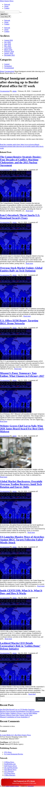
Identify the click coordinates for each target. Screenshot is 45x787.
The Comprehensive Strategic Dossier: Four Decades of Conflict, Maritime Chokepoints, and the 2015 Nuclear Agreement (20, 161)
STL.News (8, 752)
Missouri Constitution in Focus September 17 (15, 717)
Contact (6, 24)
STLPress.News (9, 773)
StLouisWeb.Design (10, 768)
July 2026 (7, 42)
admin (14, 91)
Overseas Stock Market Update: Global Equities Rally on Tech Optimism (21, 269)
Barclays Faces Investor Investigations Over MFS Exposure (19, 711)
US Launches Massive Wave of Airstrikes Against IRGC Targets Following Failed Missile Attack (22, 539)
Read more (29, 211)
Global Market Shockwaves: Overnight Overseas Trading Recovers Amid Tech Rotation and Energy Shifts (21, 484)
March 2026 (8, 50)
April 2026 (7, 48)
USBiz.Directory (9, 775)
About (6, 22)
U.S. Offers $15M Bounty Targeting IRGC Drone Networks (19, 322)
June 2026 (7, 44)
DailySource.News (10, 766)
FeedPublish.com (10, 764)
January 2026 (8, 53)
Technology (8, 66)
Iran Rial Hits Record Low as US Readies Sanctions (17, 709)
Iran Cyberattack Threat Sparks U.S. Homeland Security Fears (20, 216)
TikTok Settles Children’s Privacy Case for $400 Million (18, 713)
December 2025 (9, 55)
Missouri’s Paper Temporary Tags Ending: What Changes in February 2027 (22, 374)
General (6, 64)
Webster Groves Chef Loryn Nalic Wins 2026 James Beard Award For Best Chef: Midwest (22, 428)
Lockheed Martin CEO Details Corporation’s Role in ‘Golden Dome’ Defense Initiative (20, 646)
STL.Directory (9, 771)
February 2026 (9, 51)
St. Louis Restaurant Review (13, 754)
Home (2, 71)
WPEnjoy (30, 786)
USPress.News (9, 762)
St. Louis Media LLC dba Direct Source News (15, 735)
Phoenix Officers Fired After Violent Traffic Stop (16, 715)
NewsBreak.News (10, 769)
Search (2, 696)
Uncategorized (9, 68)
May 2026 (7, 46)
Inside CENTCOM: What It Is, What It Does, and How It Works (21, 592)
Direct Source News (6, 1)
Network (7, 20)
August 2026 (8, 40)
